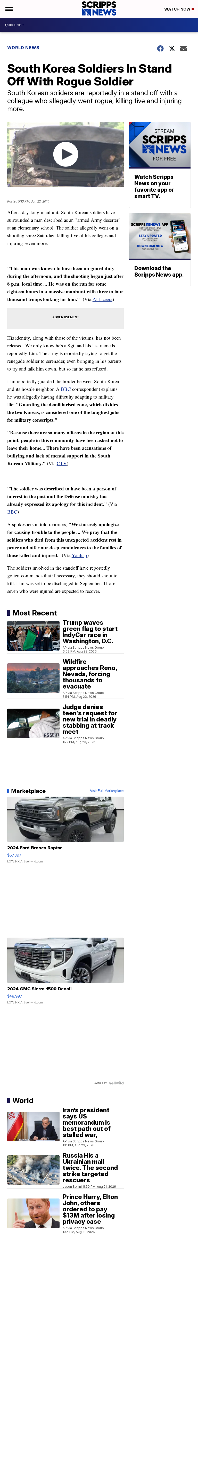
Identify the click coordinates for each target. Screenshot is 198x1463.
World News (23, 47)
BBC (66, 389)
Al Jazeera (102, 299)
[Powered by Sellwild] (116, 1083)
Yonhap (79, 555)
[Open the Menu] (8, 9)
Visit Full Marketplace (107, 791)
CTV (62, 463)
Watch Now (178, 9)
